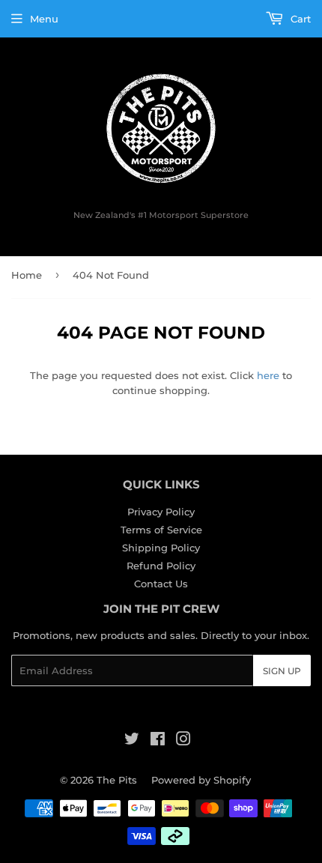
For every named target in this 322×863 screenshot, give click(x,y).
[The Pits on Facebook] (157, 741)
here (268, 375)
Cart (299, 19)
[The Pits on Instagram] (183, 741)
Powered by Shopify (201, 780)
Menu (44, 19)
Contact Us (161, 584)
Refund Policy (161, 566)
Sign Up (282, 670)
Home (26, 275)
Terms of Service (161, 530)
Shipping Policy (161, 548)
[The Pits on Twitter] (131, 741)
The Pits (117, 780)
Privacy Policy (161, 512)
